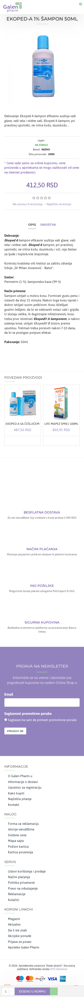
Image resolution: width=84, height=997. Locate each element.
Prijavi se (15, 731)
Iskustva (48, 225)
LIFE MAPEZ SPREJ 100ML (61, 423)
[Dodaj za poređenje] (36, 440)
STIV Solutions (58, 969)
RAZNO (46, 149)
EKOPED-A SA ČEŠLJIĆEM (22, 423)
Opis (32, 225)
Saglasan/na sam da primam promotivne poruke (42, 720)
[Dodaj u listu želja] (30, 440)
